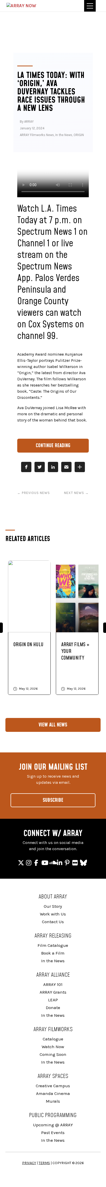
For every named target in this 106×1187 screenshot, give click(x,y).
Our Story (53, 906)
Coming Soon (53, 1054)
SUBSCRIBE (53, 800)
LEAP (53, 999)
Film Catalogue (53, 945)
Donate (53, 1007)
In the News (63, 135)
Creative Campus (53, 1085)
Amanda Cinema (53, 1093)
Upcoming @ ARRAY (53, 1124)
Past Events (53, 1132)
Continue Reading (53, 445)
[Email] (66, 467)
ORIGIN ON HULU (28, 644)
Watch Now (53, 1046)
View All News (53, 725)
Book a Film (53, 953)
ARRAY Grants (53, 992)
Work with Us (53, 913)
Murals (53, 1101)
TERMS (44, 1163)
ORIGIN (79, 135)
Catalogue (53, 1038)
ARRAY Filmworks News (37, 135)
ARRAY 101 (53, 984)
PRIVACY (29, 1163)
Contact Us (53, 921)
